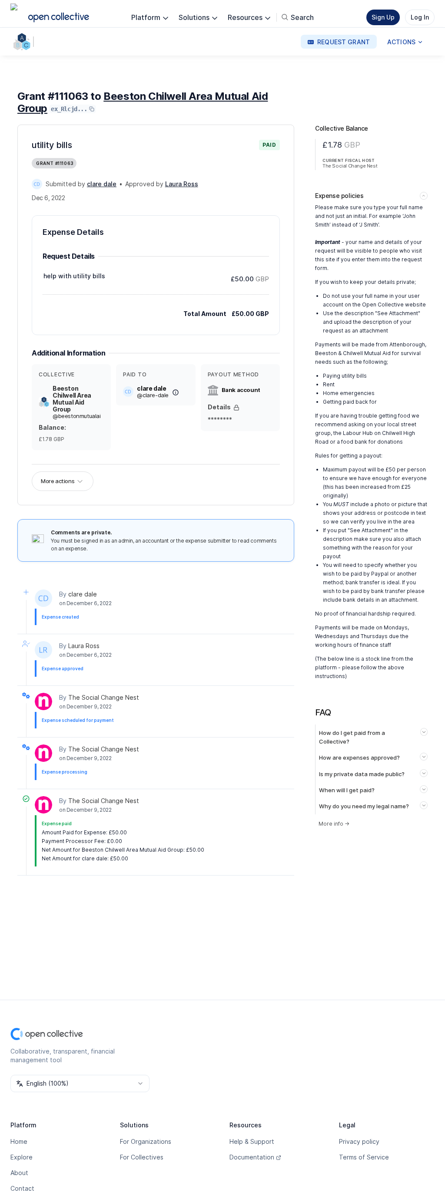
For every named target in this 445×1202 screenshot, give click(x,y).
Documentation (251, 1157)
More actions (57, 481)
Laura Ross (84, 645)
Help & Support (251, 1141)
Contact (22, 1188)
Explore (21, 1157)
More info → (334, 823)
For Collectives (141, 1157)
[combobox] (79, 1083)
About (19, 1172)
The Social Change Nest (103, 697)
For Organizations (145, 1141)
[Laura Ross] (43, 650)
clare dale (82, 594)
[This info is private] (236, 408)
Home (18, 1141)
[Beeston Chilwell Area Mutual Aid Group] (23, 41)
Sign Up (383, 17)
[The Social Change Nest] (43, 701)
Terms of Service (364, 1157)
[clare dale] (37, 184)
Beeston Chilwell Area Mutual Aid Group (142, 102)
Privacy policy (359, 1141)
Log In (420, 17)
